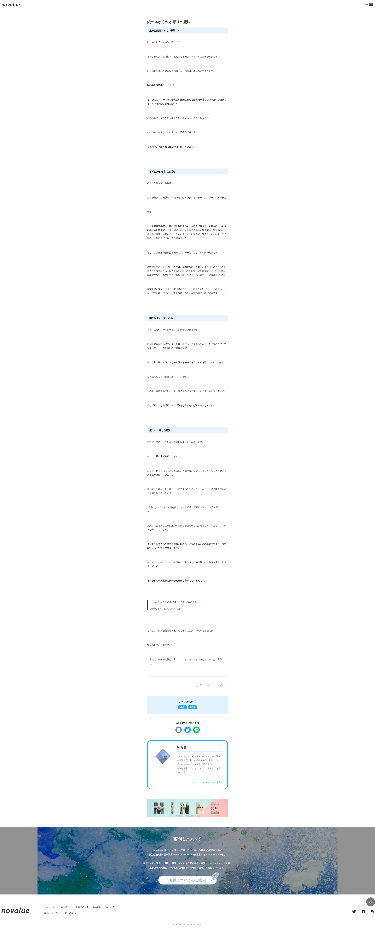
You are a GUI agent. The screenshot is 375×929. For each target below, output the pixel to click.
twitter (187, 730)
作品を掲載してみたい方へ (104, 907)
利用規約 (80, 907)
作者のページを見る (213, 782)
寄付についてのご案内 (187, 880)
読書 (193, 707)
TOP (370, 903)
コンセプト (49, 907)
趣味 (183, 707)
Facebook (178, 730)
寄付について (50, 913)
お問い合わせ (69, 913)
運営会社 (65, 907)
